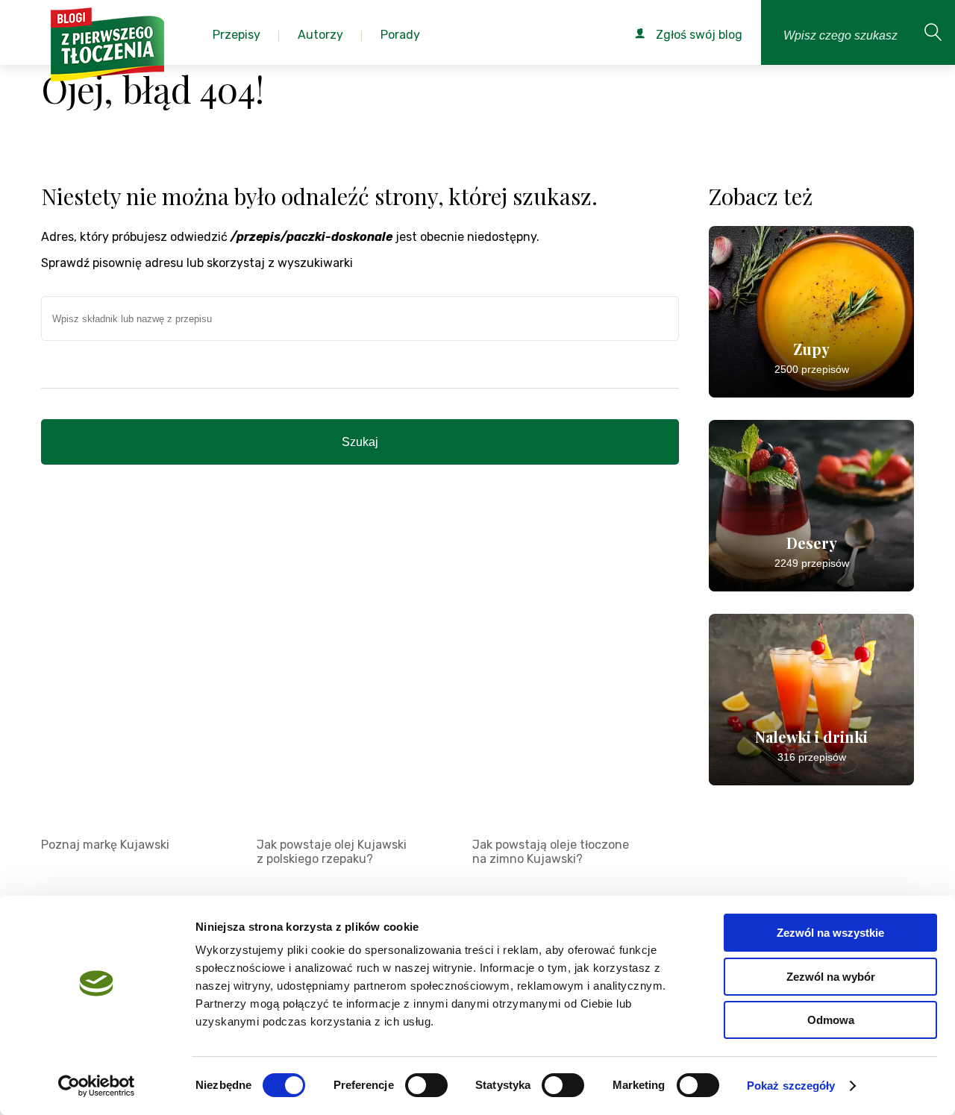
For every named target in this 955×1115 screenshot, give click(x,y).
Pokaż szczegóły (791, 1085)
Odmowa (830, 1020)
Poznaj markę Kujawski (105, 845)
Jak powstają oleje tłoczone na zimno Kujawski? (550, 852)
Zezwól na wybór (830, 976)
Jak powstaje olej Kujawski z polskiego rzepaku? (332, 852)
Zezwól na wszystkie (830, 932)
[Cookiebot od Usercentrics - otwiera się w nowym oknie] (96, 1086)
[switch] (426, 1085)
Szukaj (360, 442)
